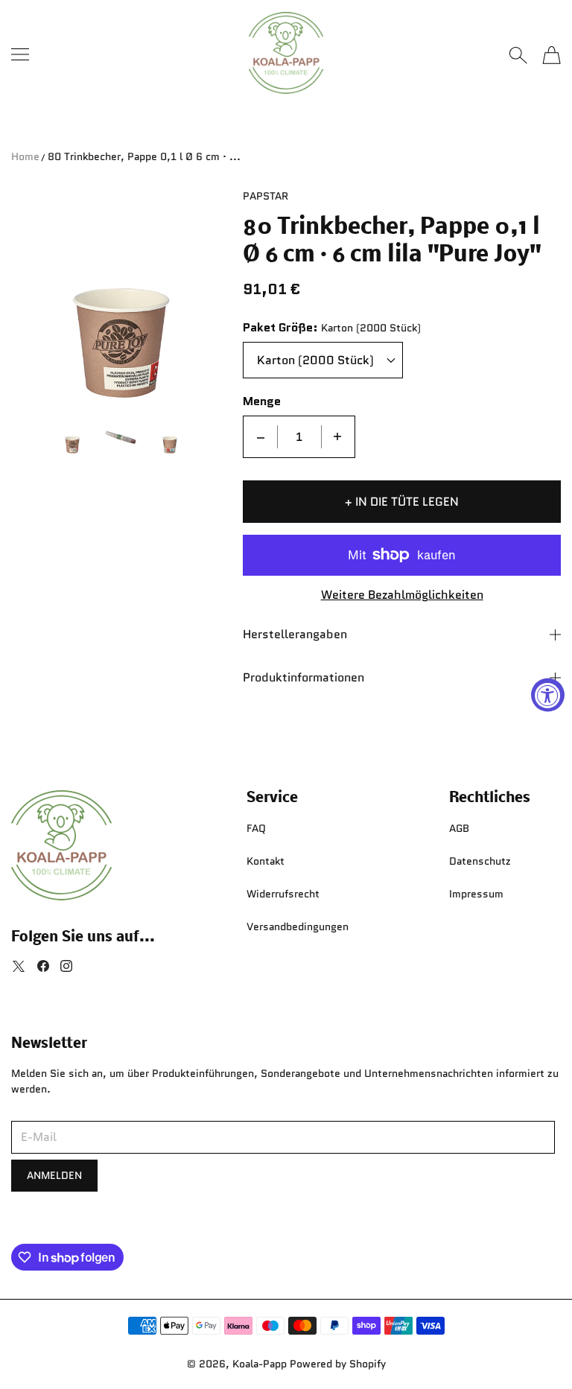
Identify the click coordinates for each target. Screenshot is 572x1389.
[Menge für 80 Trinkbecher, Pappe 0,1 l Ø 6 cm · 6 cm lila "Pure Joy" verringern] (260, 436)
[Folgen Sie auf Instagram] (66, 966)
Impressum (476, 893)
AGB (459, 828)
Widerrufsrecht (283, 893)
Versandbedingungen (298, 926)
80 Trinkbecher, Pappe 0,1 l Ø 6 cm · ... (144, 156)
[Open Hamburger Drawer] (20, 54)
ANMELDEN (54, 1175)
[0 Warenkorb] (551, 55)
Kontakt (266, 861)
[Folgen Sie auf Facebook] (43, 966)
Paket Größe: (280, 328)
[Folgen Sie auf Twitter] (18, 966)
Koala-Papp (259, 1363)
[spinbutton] (299, 436)
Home (25, 156)
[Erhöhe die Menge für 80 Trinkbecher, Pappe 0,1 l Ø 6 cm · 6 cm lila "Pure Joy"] (337, 436)
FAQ (256, 828)
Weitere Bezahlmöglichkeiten (402, 595)
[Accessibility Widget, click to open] (548, 694)
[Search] (518, 55)
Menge (262, 402)
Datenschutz (480, 861)
